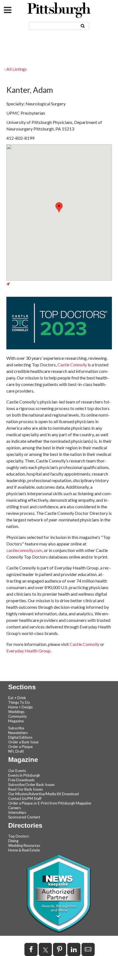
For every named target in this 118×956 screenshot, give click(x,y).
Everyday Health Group (28, 650)
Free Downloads (21, 780)
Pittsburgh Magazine (59, 10)
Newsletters (18, 733)
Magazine (16, 721)
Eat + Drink (17, 698)
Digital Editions (20, 737)
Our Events (17, 770)
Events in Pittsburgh (24, 775)
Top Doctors (18, 836)
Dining (13, 841)
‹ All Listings (15, 69)
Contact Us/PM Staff (24, 798)
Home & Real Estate (24, 850)
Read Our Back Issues (25, 789)
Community (17, 716)
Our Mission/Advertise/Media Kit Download (43, 794)
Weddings (16, 711)
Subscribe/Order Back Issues (31, 784)
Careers (14, 808)
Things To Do (19, 702)
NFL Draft (16, 751)
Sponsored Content (24, 817)
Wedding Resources (24, 845)
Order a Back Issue (23, 742)
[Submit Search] (83, 25)
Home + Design (20, 707)
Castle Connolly (72, 364)
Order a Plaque (20, 746)
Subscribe (16, 728)
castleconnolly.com (24, 550)
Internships (17, 812)
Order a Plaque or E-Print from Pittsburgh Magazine (49, 803)
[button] (59, 207)
